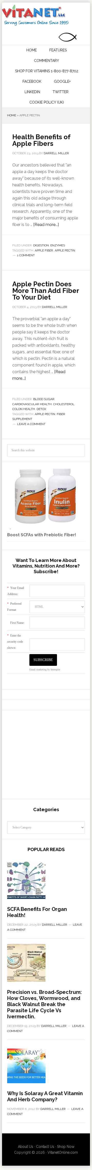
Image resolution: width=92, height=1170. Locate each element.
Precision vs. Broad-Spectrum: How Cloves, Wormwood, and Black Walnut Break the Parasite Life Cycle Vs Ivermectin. (44, 1004)
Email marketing (38, 669)
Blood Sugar (43, 399)
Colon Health (23, 409)
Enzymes (57, 245)
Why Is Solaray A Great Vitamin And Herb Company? (45, 1096)
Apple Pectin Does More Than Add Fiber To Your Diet (45, 290)
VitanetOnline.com (63, 1152)
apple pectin (65, 250)
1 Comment (26, 255)
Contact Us (45, 1147)
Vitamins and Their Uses (45, 15)
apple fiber (44, 250)
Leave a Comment (31, 424)
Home (11, 115)
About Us (25, 1147)
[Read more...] (46, 224)
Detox (41, 409)
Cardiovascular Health (32, 404)
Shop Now (65, 1147)
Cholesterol (63, 404)
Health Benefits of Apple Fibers (41, 140)
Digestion (41, 245)
